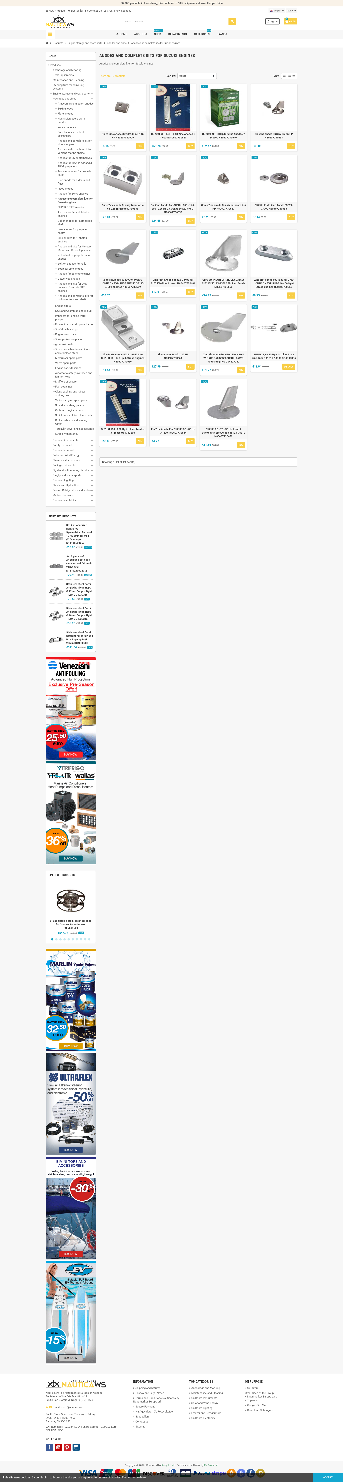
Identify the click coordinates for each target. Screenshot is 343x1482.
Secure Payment (145, 1406)
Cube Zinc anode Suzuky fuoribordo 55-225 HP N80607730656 (123, 207)
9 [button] (85, 939)
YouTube (58, 1447)
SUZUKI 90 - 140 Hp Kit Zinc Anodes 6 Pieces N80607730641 (173, 136)
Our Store (253, 1388)
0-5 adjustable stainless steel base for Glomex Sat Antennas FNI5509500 (70, 924)
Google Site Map (257, 1405)
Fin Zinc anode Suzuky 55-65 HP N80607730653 (274, 136)
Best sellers (142, 1416)
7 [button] (77, 939)
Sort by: (171, 76)
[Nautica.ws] (68, 21)
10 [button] (89, 939)
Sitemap (140, 1426)
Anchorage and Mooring (205, 1388)
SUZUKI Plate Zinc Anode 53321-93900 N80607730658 (274, 207)
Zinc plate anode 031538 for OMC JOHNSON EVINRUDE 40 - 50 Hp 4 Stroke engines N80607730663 (274, 283)
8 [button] (81, 939)
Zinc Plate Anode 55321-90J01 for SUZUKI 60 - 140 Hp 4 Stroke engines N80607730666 (123, 358)
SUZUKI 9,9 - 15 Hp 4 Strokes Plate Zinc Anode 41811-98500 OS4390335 (274, 356)
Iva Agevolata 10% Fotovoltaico (154, 1411)
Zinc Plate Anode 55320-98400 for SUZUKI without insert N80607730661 (173, 281)
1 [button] (52, 939)
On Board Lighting (201, 1408)
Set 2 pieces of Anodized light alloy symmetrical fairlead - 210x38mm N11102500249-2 (79, 563)
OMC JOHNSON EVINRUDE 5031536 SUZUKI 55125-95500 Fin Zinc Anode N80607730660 (223, 283)
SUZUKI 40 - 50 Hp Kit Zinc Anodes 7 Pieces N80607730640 (223, 136)
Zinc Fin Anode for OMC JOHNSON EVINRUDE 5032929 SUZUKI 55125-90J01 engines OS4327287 (223, 358)
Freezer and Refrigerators (206, 1413)
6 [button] (73, 939)
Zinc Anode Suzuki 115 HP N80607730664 (173, 356)
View (276, 76)
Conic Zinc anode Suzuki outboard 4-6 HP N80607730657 (223, 207)
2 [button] (56, 939)
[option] (71, 908)
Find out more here (134, 1477)
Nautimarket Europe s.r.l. (262, 1396)
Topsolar (252, 1400)
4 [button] (64, 939)
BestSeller (76, 10)
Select (182, 76)
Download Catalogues (260, 1410)
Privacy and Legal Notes (149, 1393)
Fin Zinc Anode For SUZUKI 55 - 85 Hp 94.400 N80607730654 (173, 431)
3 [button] (60, 939)
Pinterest (67, 1447)
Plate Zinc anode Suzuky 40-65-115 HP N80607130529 (123, 136)
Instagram (76, 1447)
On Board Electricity (203, 1418)
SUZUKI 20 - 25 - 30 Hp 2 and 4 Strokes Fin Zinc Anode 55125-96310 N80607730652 (223, 433)
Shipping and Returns (147, 1388)
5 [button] (69, 939)
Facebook (49, 1447)
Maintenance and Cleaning (207, 1393)
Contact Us (95, 10)
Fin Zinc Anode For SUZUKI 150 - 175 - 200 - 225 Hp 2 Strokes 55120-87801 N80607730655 (173, 209)
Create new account (118, 10)
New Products (57, 10)
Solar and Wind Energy (204, 1403)
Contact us (141, 1421)
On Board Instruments (204, 1398)
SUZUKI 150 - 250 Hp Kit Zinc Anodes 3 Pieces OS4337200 (123, 431)
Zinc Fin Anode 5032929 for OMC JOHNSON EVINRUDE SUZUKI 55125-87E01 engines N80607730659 (122, 283)
